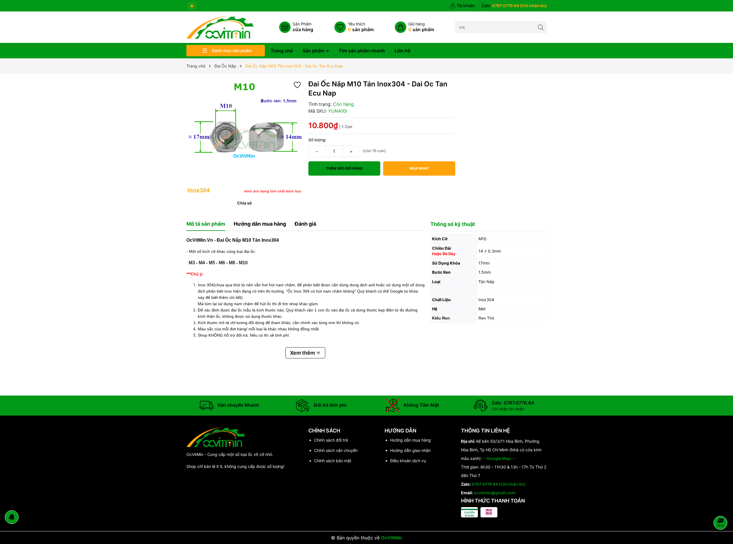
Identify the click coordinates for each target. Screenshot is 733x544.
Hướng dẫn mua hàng (410, 440)
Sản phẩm (314, 50)
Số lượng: (317, 139)
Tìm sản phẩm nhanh (362, 50)
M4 (202, 262)
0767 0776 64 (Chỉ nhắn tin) (499, 484)
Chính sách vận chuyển (336, 450)
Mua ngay (419, 168)
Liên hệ (402, 50)
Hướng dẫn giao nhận (410, 450)
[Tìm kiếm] (540, 27)
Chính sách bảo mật (332, 460)
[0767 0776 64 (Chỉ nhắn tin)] (514, 5)
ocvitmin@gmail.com (495, 492)
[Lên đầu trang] (721, 508)
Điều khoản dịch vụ (408, 460)
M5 (212, 262)
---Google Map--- (499, 458)
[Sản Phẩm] (296, 27)
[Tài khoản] (462, 5)
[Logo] (220, 26)
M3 (192, 262)
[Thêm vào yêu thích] (297, 84)
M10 (243, 262)
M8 (232, 262)
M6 (222, 262)
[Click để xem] (244, 138)
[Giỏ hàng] (414, 27)
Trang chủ (282, 50)
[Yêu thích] (354, 27)
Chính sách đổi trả (331, 440)
